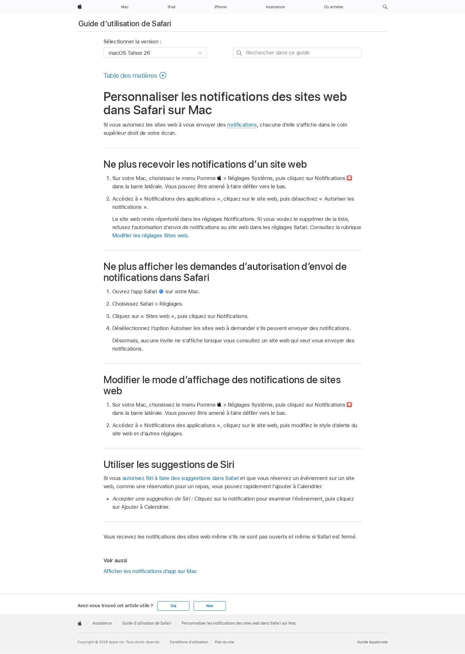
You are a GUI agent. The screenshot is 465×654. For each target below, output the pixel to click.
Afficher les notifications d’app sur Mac (150, 571)
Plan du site (224, 642)
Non (209, 606)
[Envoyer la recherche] (239, 53)
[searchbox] (297, 53)
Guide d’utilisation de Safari (124, 23)
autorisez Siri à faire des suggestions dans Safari (180, 478)
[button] (385, 7)
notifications (242, 124)
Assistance (102, 623)
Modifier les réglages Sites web (150, 235)
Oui (173, 606)
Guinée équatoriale (372, 642)
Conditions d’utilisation (189, 642)
